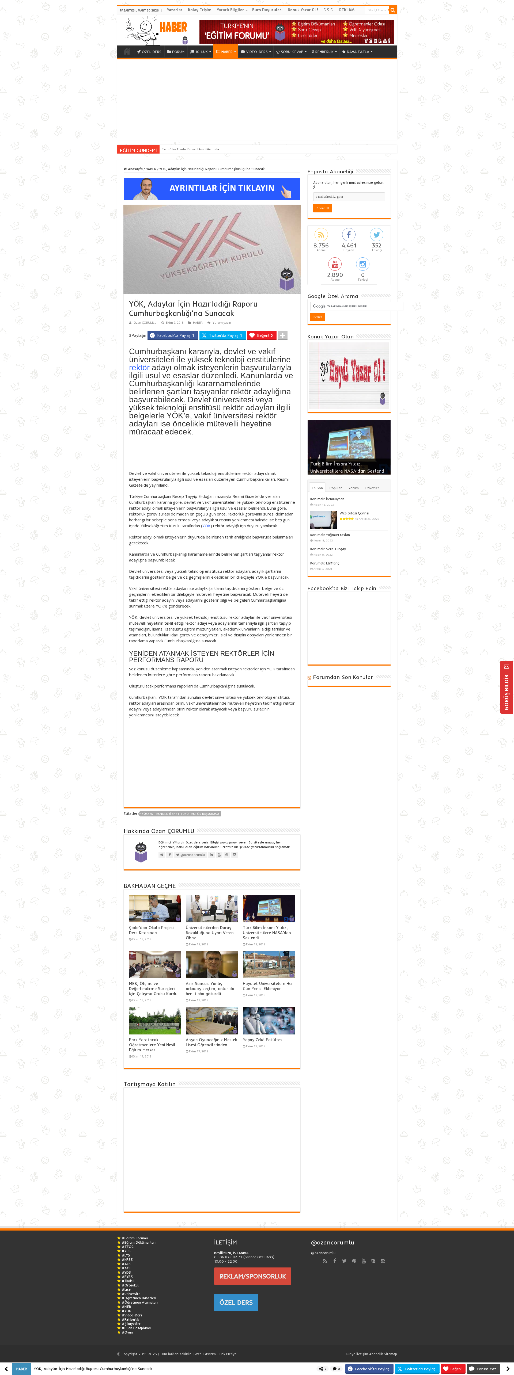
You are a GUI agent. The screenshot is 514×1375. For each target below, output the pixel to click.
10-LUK (201, 51)
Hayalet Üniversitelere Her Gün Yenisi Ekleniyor (268, 986)
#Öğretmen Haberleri (139, 1298)
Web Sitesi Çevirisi (354, 513)
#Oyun (127, 1332)
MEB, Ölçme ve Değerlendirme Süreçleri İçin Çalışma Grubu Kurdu (153, 988)
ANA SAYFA (127, 51)
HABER (227, 51)
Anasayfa (135, 169)
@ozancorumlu (332, 1242)
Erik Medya (228, 1354)
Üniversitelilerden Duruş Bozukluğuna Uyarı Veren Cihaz (203, 149)
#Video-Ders (132, 1315)
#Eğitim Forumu (135, 1238)
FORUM (178, 51)
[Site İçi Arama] (393, 10)
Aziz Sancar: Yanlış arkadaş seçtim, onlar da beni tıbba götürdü (210, 988)
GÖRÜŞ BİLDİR (506, 691)
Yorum (354, 488)
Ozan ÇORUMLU (145, 322)
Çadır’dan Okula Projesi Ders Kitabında (151, 930)
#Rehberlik (130, 1319)
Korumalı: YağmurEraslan (330, 535)
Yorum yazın (222, 322)
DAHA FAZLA (358, 51)
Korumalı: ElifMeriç (324, 563)
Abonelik (376, 1354)
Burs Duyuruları (267, 10)
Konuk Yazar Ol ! (303, 10)
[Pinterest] (354, 1261)
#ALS (126, 1264)
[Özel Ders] (212, 188)
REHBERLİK (324, 51)
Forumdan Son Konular (343, 677)
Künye (350, 1354)
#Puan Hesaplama (136, 1328)
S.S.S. (328, 10)
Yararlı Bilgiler (230, 10)
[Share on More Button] (283, 335)
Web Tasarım (205, 1354)
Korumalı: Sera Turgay (328, 549)
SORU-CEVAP (292, 51)
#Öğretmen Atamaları (140, 1302)
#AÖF (126, 1268)
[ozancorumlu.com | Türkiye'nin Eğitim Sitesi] (155, 29)
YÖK (206, 525)
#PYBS (127, 1276)
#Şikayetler (131, 1323)
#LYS (126, 1255)
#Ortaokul (130, 1285)
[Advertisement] (257, 99)
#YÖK (126, 1311)
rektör (139, 367)
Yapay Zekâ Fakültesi (263, 1039)
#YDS (126, 1272)
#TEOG (128, 1246)
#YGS (126, 1251)
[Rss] (325, 1261)
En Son (317, 488)
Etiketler (372, 488)
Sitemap (390, 1354)
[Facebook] (334, 1261)
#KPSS (127, 1259)
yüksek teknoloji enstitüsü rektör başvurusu (180, 814)
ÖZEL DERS (151, 51)
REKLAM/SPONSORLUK (253, 1276)
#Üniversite (131, 1294)
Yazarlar (175, 10)
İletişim (362, 1354)
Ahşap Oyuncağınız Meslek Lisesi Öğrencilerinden (211, 1042)
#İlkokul (128, 1281)
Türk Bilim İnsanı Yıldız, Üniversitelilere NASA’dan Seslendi (267, 932)
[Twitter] (344, 1261)
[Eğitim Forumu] (296, 31)
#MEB (126, 1306)
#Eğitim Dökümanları (139, 1242)
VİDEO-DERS (257, 51)
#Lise (126, 1289)
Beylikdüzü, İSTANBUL (231, 1253)
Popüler (336, 488)
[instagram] (383, 1261)
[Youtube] (363, 1261)
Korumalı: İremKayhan (327, 499)
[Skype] (373, 1261)
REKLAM (346, 10)
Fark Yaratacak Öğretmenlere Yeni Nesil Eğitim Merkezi (152, 1044)
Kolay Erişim (199, 10)
